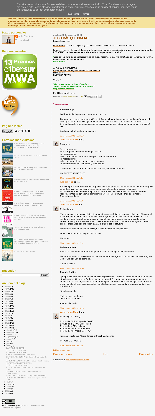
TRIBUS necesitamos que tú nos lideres (20, 355)
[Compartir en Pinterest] (100, 96)
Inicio (105, 354)
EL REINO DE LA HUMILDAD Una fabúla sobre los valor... (27, 361)
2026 (7, 287)
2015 (7, 313)
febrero (9, 386)
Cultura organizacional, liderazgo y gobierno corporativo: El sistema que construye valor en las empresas (29, 193)
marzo (9, 384)
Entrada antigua (146, 354)
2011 (7, 323)
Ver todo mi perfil (22, 40)
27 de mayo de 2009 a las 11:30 (71, 243)
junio (8, 343)
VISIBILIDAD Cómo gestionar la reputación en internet (26, 375)
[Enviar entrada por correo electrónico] (85, 96)
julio (8, 341)
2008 (7, 391)
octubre (10, 334)
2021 (7, 299)
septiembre (11, 337)
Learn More (73, 14)
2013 (7, 318)
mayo (9, 346)
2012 (7, 320)
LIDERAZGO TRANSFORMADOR (19, 363)
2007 (7, 393)
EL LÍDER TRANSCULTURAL (17, 365)
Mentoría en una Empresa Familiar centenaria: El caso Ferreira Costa (28, 204)
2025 (7, 289)
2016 (7, 311)
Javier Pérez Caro (69, 139)
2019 (7, 304)
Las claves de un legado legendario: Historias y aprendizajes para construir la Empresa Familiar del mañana (31, 241)
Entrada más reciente (62, 354)
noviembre (11, 332)
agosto (9, 339)
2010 (7, 325)
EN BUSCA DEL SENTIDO (16, 350)
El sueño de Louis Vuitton (24, 251)
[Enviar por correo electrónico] (88, 96)
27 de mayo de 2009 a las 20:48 (72, 268)
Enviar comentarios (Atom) (77, 360)
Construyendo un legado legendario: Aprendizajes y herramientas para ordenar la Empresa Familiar (29, 145)
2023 (7, 294)
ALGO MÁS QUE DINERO (16, 352)
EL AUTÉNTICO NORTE (15, 348)
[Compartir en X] (94, 96)
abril (8, 382)
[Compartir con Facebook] (97, 96)
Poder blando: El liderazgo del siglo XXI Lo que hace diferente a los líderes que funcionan (30, 217)
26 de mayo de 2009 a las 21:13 (72, 136)
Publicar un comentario (61, 350)
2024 (7, 292)
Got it (85, 14)
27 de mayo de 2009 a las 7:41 (71, 178)
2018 (7, 306)
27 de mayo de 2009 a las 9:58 (71, 201)
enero (9, 388)
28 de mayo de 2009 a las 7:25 (71, 345)
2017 (7, 309)
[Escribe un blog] (91, 96)
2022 (7, 296)
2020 (7, 301)
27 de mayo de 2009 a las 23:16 (72, 308)
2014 (7, 316)
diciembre (10, 330)
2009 (7, 328)
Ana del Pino (66, 182)
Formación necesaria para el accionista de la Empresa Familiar (30, 168)
